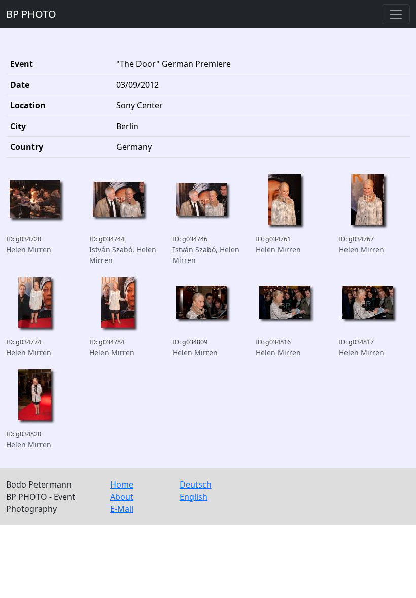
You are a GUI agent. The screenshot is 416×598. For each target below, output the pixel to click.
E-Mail (121, 508)
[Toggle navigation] (396, 14)
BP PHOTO (31, 14)
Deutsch (196, 484)
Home (121, 484)
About (121, 496)
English (193, 496)
